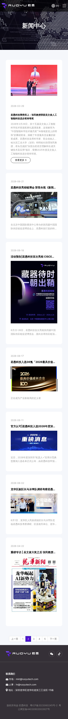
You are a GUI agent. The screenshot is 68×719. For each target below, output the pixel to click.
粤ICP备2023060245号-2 (43, 705)
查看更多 (20, 160)
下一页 (53, 638)
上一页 (14, 638)
